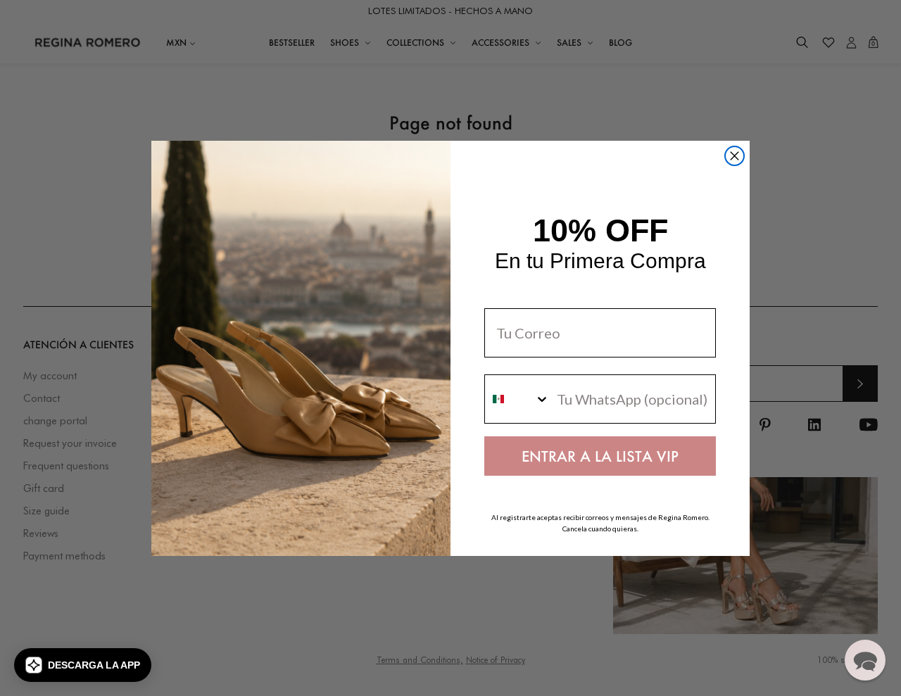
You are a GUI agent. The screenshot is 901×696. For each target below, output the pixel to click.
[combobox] (517, 399)
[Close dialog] (734, 155)
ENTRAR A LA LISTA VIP (600, 456)
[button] (82, 665)
